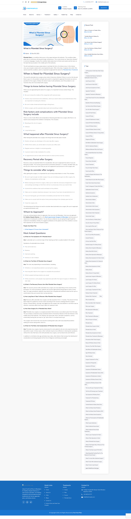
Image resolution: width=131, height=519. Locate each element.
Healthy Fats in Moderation (92, 196)
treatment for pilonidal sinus (92, 398)
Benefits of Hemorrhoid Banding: (93, 103)
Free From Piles (77, 513)
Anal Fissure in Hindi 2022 (91, 84)
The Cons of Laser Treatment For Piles (94, 388)
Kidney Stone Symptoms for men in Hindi (95, 258)
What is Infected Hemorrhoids (92, 426)
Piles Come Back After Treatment (93, 303)
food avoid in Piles (90, 171)
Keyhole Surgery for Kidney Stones (93, 244)
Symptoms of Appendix (91, 363)
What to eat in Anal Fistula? (92, 465)
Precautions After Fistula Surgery (93, 339)
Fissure (66, 495)
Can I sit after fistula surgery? (92, 109)
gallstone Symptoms (90, 193)
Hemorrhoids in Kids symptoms (93, 209)
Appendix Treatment (90, 91)
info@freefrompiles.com (103, 2)
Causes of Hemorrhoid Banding (93, 122)
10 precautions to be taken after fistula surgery (94, 71)
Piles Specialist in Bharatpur (92, 309)
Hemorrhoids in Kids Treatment (92, 213)
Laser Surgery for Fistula (91, 279)
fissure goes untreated (91, 161)
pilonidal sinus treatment (70, 70)
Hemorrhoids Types (90, 216)
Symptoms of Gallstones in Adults (93, 376)
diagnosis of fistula (90, 139)
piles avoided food (90, 299)
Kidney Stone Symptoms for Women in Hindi (94, 262)
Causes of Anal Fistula (91, 113)
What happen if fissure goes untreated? (36, 229)
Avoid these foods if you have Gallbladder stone (95, 98)
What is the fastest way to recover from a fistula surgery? (94, 445)
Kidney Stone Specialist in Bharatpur (94, 254)
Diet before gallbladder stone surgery (94, 142)
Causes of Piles (89, 136)
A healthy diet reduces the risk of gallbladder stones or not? (93, 76)
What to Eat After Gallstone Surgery (94, 461)
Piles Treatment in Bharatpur (92, 316)
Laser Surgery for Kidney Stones (93, 283)
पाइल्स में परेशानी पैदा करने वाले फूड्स (92, 468)
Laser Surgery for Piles (91, 286)
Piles (101, 296)
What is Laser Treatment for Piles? (93, 434)
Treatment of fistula (90, 401)
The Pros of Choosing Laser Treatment (94, 391)
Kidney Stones (89, 269)
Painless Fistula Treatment (91, 293)
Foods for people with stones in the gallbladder (93, 175)
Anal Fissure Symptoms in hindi (93, 87)
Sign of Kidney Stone (90, 353)
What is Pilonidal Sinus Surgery (93, 441)
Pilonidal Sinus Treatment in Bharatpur (94, 336)
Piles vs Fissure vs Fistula (91, 319)
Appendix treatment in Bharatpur (93, 94)
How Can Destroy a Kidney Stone (93, 219)
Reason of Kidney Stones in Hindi (93, 343)
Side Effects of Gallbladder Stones (93, 349)
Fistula (66, 490)
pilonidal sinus (89, 323)
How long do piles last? (91, 226)
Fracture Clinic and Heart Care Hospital (52, 504)
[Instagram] (25, 2)
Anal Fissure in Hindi (90, 81)
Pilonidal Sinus (67, 498)
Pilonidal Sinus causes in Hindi (92, 326)
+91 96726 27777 (89, 2)
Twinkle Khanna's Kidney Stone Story (94, 404)
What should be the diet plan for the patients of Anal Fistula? (94, 454)
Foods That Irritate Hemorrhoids (93, 183)
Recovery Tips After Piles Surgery (93, 346)
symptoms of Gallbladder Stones (93, 369)
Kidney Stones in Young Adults (92, 273)
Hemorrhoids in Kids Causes (92, 206)
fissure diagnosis (89, 158)
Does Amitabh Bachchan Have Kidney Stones (93, 153)
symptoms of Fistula (90, 366)
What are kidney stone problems (93, 408)
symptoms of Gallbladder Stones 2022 (94, 373)
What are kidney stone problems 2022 (94, 411)
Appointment (104, 7)
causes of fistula (89, 116)
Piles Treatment (89, 313)
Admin (27, 53)
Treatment (47, 14)
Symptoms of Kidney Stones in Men (93, 379)
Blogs (47, 498)
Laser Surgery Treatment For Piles (93, 289)
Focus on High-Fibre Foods (92, 168)
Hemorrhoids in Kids (90, 203)
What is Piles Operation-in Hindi (93, 438)
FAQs (71, 14)
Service (39, 14)
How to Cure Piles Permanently (93, 234)
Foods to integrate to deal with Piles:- (94, 186)
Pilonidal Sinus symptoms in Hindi (93, 333)
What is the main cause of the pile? (94, 450)
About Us (31, 14)
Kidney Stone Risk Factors (91, 251)
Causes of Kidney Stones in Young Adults (95, 132)
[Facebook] (23, 2)
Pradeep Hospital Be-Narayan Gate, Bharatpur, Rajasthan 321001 (94, 490)
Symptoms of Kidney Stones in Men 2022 (93, 383)
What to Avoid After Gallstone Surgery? (94, 458)
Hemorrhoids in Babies (91, 199)
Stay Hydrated (89, 356)
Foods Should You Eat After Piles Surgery (95, 179)
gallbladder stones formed (92, 189)
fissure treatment (90, 164)
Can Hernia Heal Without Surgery (93, 106)
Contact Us (78, 14)
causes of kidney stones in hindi (93, 129)
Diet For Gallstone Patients (92, 146)
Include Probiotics (89, 238)
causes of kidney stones (91, 126)
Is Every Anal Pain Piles (91, 241)
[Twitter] (28, 2)
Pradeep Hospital (67, 9)
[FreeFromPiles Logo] (27, 486)
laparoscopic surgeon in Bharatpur (93, 276)
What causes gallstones (91, 423)
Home (24, 14)
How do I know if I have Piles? (92, 223)
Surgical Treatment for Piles (92, 359)
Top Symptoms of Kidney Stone (93, 394)
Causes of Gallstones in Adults (92, 119)
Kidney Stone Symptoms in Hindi (93, 266)
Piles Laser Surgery (90, 306)
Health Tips (64, 14)
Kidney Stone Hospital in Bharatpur (93, 248)
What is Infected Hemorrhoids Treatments (92, 430)
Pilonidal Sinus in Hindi (91, 329)
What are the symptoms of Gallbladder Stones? (94, 418)
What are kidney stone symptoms (93, 414)
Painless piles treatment (91, 296)
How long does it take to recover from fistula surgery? (94, 230)
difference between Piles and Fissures (94, 149)
